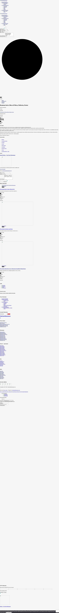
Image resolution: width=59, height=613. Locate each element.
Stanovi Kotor (2, 352)
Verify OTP (1, 592)
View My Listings (2, 169)
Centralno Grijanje (4, 141)
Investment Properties (5, 10)
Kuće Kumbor (2, 377)
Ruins (4, 25)
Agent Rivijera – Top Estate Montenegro (7, 155)
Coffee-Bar (5, 6)
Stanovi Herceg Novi (3, 350)
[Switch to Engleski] (3, 285)
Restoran (5, 303)
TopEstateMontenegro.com (16, 390)
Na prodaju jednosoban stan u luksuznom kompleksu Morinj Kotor (13, 268)
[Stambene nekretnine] (9, 34)
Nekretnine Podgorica (3, 338)
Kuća (4, 301)
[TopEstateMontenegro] (3, 0)
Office (5, 9)
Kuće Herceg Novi (3, 375)
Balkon (3, 139)
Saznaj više (9, 612)
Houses (5, 4)
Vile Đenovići (2, 363)
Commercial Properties (5, 5)
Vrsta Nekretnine (2, 35)
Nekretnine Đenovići (3, 333)
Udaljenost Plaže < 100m (5, 151)
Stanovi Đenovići (2, 349)
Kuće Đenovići (2, 374)
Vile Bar (1, 360)
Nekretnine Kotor (2, 336)
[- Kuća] (9, 35)
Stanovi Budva (2, 346)
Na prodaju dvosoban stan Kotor (6, 229)
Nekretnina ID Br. (2, 36)
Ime (0, 172)
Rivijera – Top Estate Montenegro (5, 606)
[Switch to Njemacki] (3, 286)
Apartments (5, 3)
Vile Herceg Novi (2, 364)
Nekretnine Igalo (2, 335)
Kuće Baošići (2, 372)
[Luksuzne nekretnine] (9, 33)
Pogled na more (4, 148)
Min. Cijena (2, 29)
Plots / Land (5, 11)
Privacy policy (5, 390)
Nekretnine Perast (2, 337)
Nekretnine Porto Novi (3, 339)
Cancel (5, 592)
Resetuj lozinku (2, 405)
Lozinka (1, 401)
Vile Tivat (1, 365)
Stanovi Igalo (2, 351)
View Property (4, 186)
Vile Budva (1, 362)
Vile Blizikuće (2, 361)
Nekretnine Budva (2, 332)
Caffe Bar (5, 302)
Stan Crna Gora (2, 323)
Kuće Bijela (1, 373)
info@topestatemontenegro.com (7, 170)
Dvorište (3, 142)
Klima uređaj (4, 145)
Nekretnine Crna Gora (3, 322)
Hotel (4, 7)
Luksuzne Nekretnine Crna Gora (5, 324)
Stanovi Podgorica (2, 354)
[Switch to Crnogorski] (4, 287)
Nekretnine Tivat (2, 340)
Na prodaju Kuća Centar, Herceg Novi (7, 189)
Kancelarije (5, 306)
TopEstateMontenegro (5, 316)
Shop (4, 8)
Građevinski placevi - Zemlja (8, 307)
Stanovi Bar (1, 345)
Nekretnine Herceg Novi (3, 334)
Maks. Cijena (2, 30)
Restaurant (5, 20)
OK (6, 612)
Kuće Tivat (1, 378)
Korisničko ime (2, 400)
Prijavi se (1, 403)
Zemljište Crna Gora (3, 326)
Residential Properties (5, 2)
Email (1, 173)
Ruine (4, 308)
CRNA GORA (4, 101)
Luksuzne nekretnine (5, 298)
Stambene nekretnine (5, 299)
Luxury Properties (4, 15)
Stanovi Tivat (2, 355)
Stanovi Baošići (2, 347)
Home (3, 100)
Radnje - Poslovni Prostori (7, 305)
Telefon (1, 174)
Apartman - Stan (6, 300)
